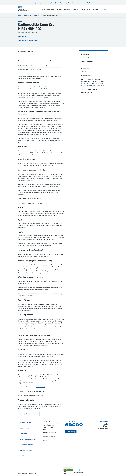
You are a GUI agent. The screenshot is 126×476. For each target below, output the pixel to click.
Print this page (23, 36)
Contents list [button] (25, 51)
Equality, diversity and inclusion (28, 439)
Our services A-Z (24, 428)
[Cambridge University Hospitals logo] (25, 9)
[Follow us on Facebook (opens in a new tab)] (70, 425)
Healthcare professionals (26, 444)
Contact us (45, 440)
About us (75, 9)
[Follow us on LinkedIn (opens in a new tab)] (81, 425)
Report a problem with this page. (28, 413)
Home (19, 15)
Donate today (71, 432)
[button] (44, 3)
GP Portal (27, 469)
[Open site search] (105, 9)
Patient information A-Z (30, 15)
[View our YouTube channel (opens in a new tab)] (74, 425)
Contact (95, 9)
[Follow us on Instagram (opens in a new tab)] (77, 425)
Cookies (53, 469)
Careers (20, 469)
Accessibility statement (37, 469)
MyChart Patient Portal (26, 450)
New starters (23, 455)
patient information (90, 85)
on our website (40, 387)
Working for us (85, 9)
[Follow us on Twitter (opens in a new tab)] (67, 425)
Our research (23, 433)
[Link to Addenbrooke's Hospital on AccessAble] (78, 471)
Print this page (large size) (27, 40)
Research (67, 9)
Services (59, 9)
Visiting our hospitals (47, 9)
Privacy (46, 469)
